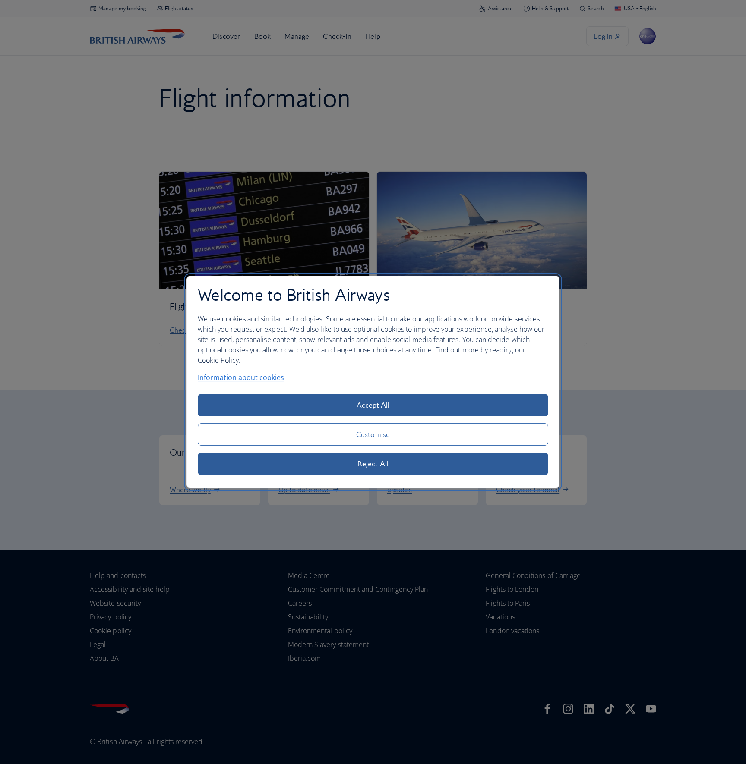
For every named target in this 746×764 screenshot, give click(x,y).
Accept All (373, 405)
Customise (373, 434)
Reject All (373, 463)
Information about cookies (241, 377)
